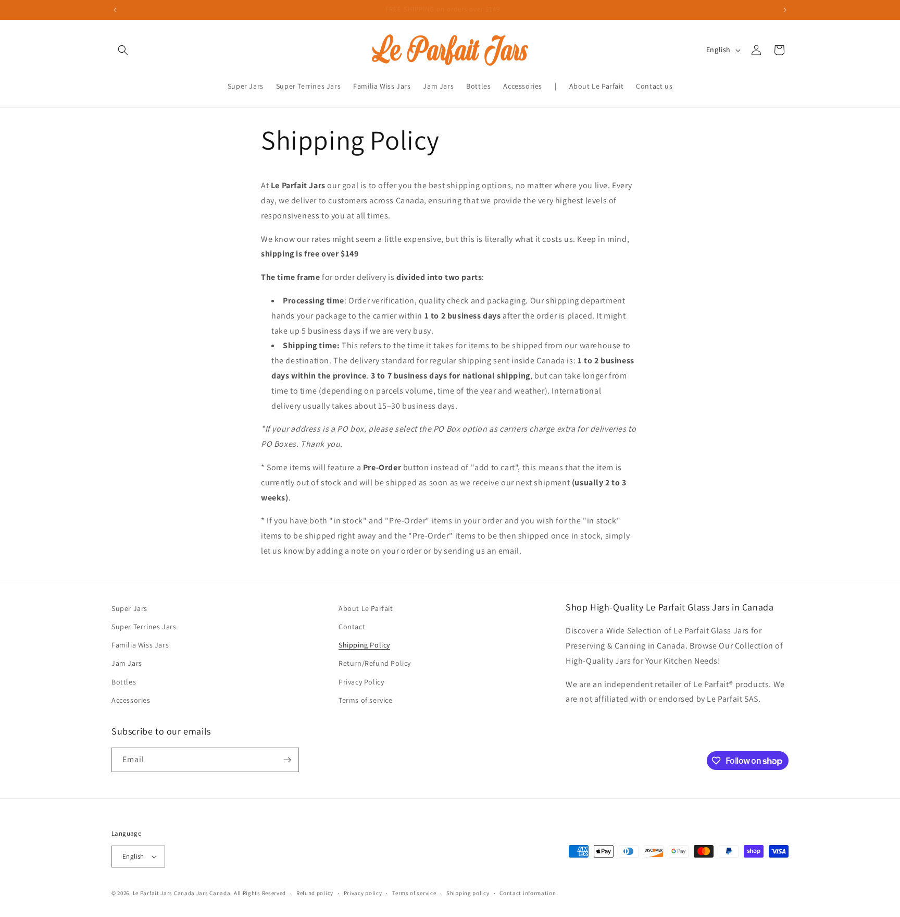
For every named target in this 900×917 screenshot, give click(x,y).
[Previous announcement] (115, 10)
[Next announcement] (784, 10)
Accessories (131, 700)
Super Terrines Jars (143, 626)
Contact (352, 626)
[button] (122, 50)
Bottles (123, 682)
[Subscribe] (287, 760)
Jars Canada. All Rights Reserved (241, 893)
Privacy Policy (361, 682)
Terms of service (366, 700)
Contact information (527, 893)
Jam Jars (126, 663)
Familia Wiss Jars (140, 645)
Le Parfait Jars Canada (164, 893)
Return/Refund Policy (375, 663)
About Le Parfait (366, 608)
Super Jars (129, 608)
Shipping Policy (364, 645)
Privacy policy (363, 893)
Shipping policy (468, 893)
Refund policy (314, 893)
